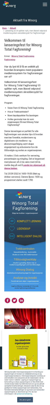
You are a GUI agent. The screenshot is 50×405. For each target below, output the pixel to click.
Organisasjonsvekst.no (25, 144)
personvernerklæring (24, 394)
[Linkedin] (21, 300)
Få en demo (25, 132)
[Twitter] (14, 300)
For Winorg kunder (25, 138)
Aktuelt (13, 28)
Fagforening (9, 60)
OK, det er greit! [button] (25, 399)
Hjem (4, 28)
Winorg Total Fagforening (22, 56)
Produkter (25, 120)
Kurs (25, 126)
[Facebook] (7, 300)
